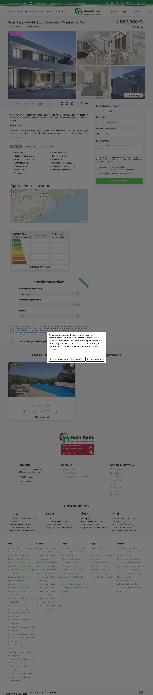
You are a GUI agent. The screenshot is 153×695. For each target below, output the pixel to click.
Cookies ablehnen (95, 359)
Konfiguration (77, 359)
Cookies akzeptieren (59, 359)
